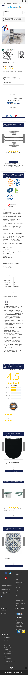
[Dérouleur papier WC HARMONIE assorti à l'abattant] (13, 495)
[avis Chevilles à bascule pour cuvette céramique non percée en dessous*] (10, 151)
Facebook (6, 573)
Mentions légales (5, 589)
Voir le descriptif (13, 94)
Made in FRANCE (20, 603)
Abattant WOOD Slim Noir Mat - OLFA (12, 463)
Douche (18, 577)
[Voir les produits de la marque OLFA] (21, 54)
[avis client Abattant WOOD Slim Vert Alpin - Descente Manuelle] (5, 68)
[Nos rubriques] (3, 6)
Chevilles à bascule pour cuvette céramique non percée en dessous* (13, 153)
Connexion (3, 610)
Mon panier (4, 613)
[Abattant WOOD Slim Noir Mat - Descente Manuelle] (13, 448)
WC (17, 579)
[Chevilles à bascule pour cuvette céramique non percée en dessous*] (13, 138)
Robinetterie (19, 585)
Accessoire (19, 592)
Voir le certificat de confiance (17, 369)
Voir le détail (13, 162)
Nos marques (19, 605)
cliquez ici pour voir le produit (11, 79)
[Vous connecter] (25, 1)
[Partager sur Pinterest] (16, 116)
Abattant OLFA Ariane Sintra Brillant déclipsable (13, 557)
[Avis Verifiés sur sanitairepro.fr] (4, 596)
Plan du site (4, 583)
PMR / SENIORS (20, 598)
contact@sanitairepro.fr (10, 661)
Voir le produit (13, 471)
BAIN (17, 574)
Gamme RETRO (20, 600)
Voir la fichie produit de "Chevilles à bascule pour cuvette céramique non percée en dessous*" (13, 165)
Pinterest (6, 578)
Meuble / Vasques (20, 582)
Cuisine (18, 590)
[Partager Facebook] (7, 116)
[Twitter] (11, 116)
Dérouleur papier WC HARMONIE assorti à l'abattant (12, 509)
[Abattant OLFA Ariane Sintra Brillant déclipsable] (13, 543)
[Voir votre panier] (25, 6)
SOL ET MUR (19, 587)
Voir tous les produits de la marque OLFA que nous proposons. (13, 350)
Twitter (10, 573)
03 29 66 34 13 (21, 3)
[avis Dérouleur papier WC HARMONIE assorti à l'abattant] (10, 507)
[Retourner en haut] (26, 668)
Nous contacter (13, 107)
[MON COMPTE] (22, 1)
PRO (17, 595)
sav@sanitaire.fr (8, 664)
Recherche (6, 11)
